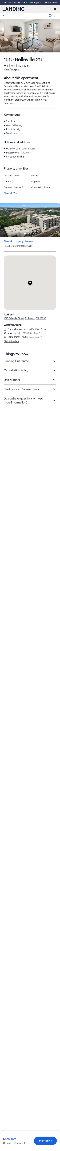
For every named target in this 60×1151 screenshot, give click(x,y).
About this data (11, 341)
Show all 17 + (10, 193)
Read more (9, 103)
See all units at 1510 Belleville (18, 246)
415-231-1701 (18, 2)
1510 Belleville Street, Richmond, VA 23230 (25, 318)
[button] (30, 282)
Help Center (51, 2)
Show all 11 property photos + (18, 241)
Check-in (7, 1143)
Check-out (19, 1143)
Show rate (9, 1139)
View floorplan (12, 69)
